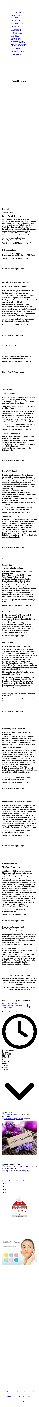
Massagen (16, 30)
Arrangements (18, 45)
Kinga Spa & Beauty (16, 17)
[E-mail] (6, 1183)
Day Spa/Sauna (18, 42)
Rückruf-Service (19, 51)
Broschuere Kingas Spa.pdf (13, 1114)
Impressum (16, 54)
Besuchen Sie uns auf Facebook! (13, 1181)
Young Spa (16, 39)
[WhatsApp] (5, 1186)
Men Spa (15, 36)
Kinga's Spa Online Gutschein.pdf (16, 1166)
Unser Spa (16, 48)
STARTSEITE (8, 1391)
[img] (19, 66)
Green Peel (16, 27)
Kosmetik (15, 21)
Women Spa (16, 33)
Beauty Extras (18, 24)
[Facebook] (5, 1189)
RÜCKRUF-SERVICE (23, 1396)
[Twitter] (6, 1192)
